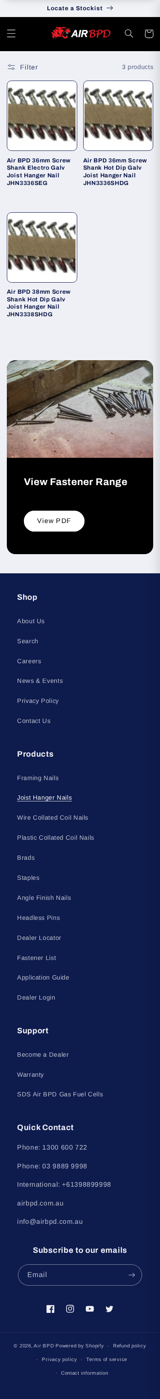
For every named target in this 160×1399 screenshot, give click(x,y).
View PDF (54, 520)
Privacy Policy (38, 700)
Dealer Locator (39, 937)
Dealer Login (36, 997)
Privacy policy (59, 1359)
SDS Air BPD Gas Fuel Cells (60, 1094)
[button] (11, 33)
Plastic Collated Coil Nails (55, 837)
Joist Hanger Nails (44, 797)
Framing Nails (37, 778)
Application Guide (43, 977)
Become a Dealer (43, 1054)
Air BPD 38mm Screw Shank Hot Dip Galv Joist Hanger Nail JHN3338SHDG (39, 303)
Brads (26, 857)
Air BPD (44, 1345)
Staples (28, 877)
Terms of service (106, 1359)
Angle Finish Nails (44, 897)
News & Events (40, 680)
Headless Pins (38, 917)
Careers (29, 661)
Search (27, 641)
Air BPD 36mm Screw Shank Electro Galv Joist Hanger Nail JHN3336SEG (39, 171)
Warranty (30, 1074)
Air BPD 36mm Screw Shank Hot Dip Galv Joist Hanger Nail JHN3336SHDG (115, 171)
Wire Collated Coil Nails (52, 817)
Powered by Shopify (79, 1345)
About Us (31, 621)
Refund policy (129, 1345)
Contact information (84, 1373)
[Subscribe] (132, 1274)
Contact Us (33, 720)
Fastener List (36, 957)
